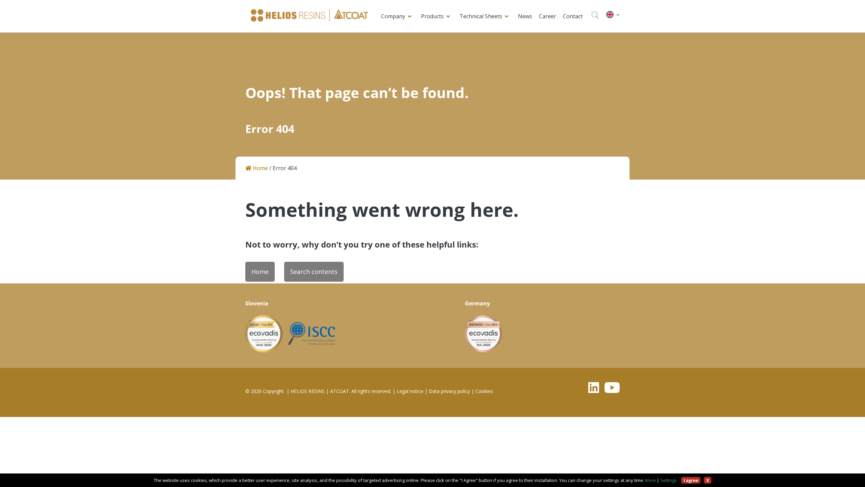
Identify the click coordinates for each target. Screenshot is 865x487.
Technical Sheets (481, 16)
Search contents (314, 272)
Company (393, 16)
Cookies (484, 391)
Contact (573, 16)
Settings (668, 480)
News (525, 16)
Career (547, 16)
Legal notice (410, 391)
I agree (691, 480)
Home (259, 168)
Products (432, 16)
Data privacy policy (449, 391)
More (650, 480)
